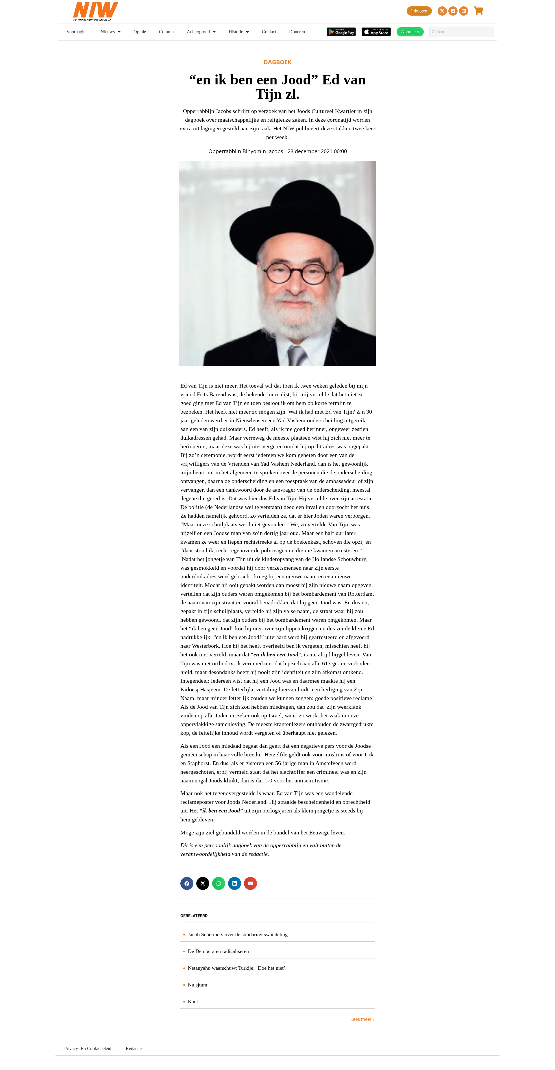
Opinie (140, 31)
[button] (186, 883)
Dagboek (277, 62)
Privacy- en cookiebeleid (87, 1048)
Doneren (297, 31)
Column (166, 31)
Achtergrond (198, 31)
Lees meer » (362, 1019)
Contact (269, 31)
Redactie (134, 1048)
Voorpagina (77, 31)
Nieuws (108, 31)
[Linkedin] (463, 11)
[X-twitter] (442, 11)
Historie (236, 31)
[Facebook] (453, 11)
